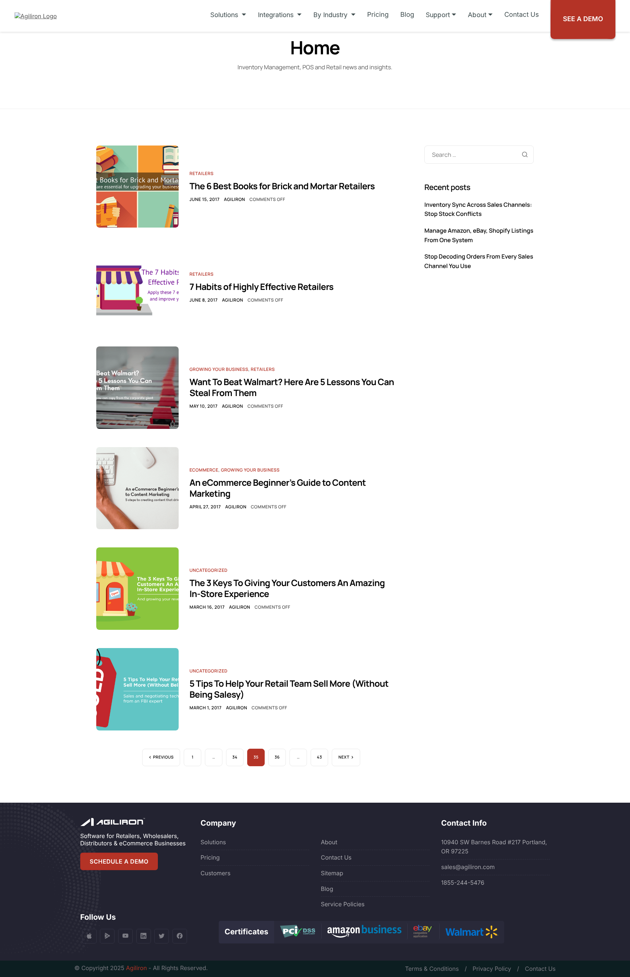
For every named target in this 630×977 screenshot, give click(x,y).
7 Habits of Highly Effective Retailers (262, 287)
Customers (215, 873)
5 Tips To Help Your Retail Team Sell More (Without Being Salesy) (289, 689)
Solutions (213, 842)
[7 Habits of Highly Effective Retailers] (137, 286)
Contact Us (521, 15)
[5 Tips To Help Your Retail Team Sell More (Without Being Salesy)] (137, 689)
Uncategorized (209, 570)
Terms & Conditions (432, 968)
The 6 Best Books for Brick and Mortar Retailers (282, 186)
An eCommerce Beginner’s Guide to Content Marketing (278, 488)
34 (234, 757)
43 (319, 757)
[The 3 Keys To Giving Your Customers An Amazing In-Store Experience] (137, 588)
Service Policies (343, 904)
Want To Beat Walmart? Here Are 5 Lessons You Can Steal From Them (292, 387)
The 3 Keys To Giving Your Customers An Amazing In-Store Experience (287, 588)
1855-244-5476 (462, 882)
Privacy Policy (491, 968)
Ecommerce (204, 470)
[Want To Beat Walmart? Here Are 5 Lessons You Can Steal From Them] (137, 387)
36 (277, 757)
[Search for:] (479, 155)
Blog (407, 15)
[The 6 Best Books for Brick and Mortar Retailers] (137, 186)
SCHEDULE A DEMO (119, 861)
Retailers (202, 173)
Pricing (378, 15)
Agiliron (234, 199)
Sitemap (332, 873)
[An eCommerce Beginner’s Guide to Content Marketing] (137, 488)
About (329, 842)
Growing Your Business (219, 369)
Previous (163, 757)
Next (343, 757)
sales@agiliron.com (468, 867)
